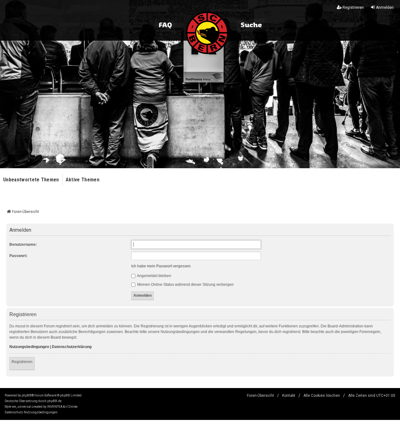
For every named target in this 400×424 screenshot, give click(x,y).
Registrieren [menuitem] (353, 7)
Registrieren (22, 362)
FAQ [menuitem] (165, 25)
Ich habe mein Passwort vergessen (161, 266)
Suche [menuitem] (251, 25)
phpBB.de (54, 401)
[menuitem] (14, 412)
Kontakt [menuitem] (288, 395)
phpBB (27, 395)
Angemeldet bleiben (153, 276)
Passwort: (18, 256)
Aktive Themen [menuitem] (82, 180)
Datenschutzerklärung (72, 347)
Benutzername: (23, 244)
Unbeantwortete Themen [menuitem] (31, 180)
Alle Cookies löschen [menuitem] (321, 395)
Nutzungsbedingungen (29, 347)
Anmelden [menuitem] (385, 7)
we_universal (21, 406)
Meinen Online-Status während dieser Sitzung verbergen (185, 284)
